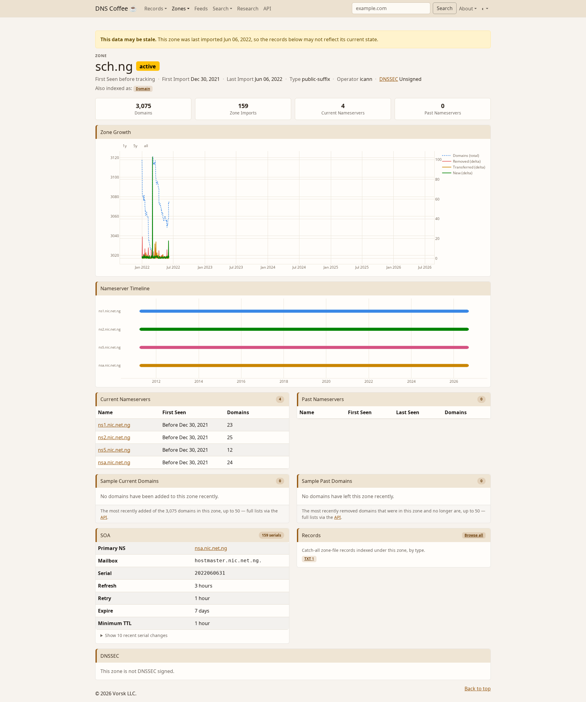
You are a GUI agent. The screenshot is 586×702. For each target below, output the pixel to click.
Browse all (474, 535)
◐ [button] (483, 8)
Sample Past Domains (327, 481)
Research (248, 8)
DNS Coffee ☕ (116, 8)
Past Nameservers (323, 399)
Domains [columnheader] (238, 412)
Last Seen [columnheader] (407, 412)
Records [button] (153, 8)
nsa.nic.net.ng (114, 462)
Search (445, 8)
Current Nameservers (125, 399)
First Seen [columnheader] (174, 412)
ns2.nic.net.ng (114, 437)
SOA (105, 535)
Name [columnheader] (105, 412)
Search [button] (221, 8)
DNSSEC (388, 79)
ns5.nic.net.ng (114, 450)
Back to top (478, 688)
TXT (309, 558)
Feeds (201, 8)
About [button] (466, 8)
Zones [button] (179, 8)
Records (311, 535)
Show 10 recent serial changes (136, 635)
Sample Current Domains (129, 481)
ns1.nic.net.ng (114, 425)
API (267, 8)
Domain (143, 88)
